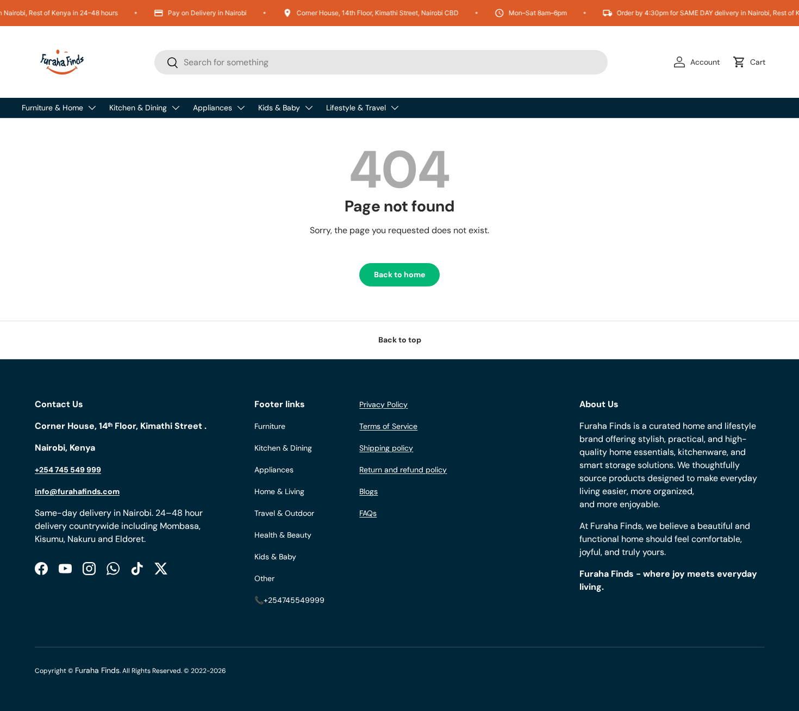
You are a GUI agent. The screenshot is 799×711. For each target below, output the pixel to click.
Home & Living (279, 491)
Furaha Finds (97, 670)
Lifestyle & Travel (356, 108)
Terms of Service (388, 426)
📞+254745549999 (289, 600)
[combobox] (381, 62)
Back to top (399, 340)
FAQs (368, 513)
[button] (751, 61)
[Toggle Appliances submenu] (240, 107)
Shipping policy (386, 448)
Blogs (368, 491)
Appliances (212, 108)
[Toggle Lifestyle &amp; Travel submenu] (394, 107)
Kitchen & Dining (138, 108)
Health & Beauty (282, 535)
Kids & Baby (279, 108)
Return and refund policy (403, 470)
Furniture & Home (52, 108)
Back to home (399, 274)
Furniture (269, 426)
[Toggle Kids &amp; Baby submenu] (308, 107)
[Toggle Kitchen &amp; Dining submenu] (175, 107)
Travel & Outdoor (284, 513)
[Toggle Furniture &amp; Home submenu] (91, 107)
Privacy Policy (383, 404)
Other (264, 578)
